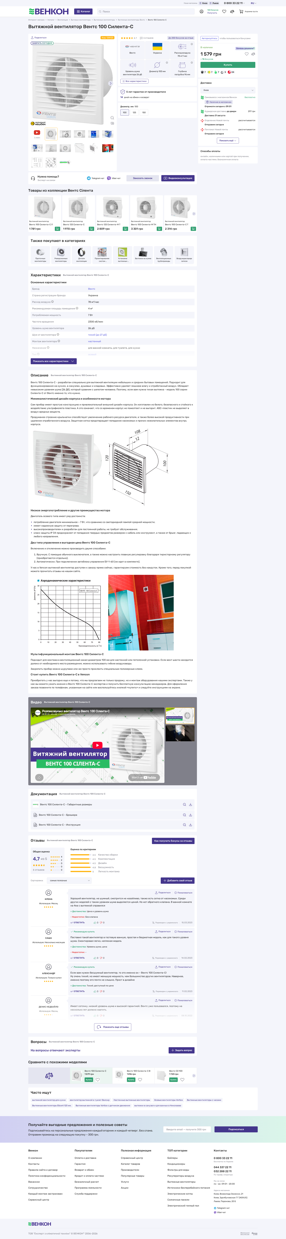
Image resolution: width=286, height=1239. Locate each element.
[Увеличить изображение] (112, 118)
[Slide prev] (34, 83)
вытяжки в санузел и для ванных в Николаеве (157, 1105)
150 (144, 112)
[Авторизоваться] (201, 11)
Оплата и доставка (85, 1158)
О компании (35, 1158)
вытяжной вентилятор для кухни (49, 1100)
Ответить (79, 922)
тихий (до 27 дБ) (97, 334)
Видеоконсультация (180, 178)
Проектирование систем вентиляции (102, 260)
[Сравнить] (253, 54)
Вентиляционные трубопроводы (164, 259)
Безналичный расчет (87, 1181)
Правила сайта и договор (43, 1169)
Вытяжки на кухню (143, 258)
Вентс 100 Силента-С (95, 1071)
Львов (215, 3)
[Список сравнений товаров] (232, 11)
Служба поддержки (86, 1193)
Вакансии (34, 1181)
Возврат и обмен (84, 1169)
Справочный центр (132, 1158)
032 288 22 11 (222, 1171)
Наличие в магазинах (220, 102)
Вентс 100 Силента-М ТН (143, 224)
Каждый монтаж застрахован (45, 1193)
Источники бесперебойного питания (188, 1187)
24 (232, 72)
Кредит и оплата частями (89, 1175)
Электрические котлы (180, 1193)
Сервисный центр (38, 1199)
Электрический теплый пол (183, 1205)
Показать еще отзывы (116, 1027)
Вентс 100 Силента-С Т (176, 224)
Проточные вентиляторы (40, 259)
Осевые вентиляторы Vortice (168, 1100)
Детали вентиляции (81, 259)
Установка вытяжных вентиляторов (122, 260)
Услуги (125, 1181)
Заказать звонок (142, 178)
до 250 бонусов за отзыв (180, 38)
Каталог (85, 11)
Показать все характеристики (50, 361)
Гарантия (80, 1163)
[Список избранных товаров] (224, 11)
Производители (130, 1169)
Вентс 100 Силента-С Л (41, 224)
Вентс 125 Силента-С (73, 224)
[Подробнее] (192, 44)
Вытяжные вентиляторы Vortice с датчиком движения (103, 1105)
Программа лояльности (88, 1187)
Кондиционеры (176, 1163)
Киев (204, 3)
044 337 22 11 (222, 1167)
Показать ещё (226, 140)
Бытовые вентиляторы (81, 20)
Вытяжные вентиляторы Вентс (131, 20)
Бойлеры (172, 1158)
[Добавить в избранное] (247, 54)
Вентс (132, 53)
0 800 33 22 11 (233, 3)
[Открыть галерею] (112, 123)
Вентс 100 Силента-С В (138, 1071)
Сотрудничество (38, 1187)
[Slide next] (110, 83)
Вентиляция (62, 20)
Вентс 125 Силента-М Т (108, 224)
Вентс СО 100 (175, 1071)
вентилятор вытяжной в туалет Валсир (89, 1100)
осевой (92, 354)
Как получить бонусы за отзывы (173, 840)
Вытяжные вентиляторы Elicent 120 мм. (52, 1105)
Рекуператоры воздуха (180, 1175)
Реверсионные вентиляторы (61, 259)
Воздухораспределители (184, 259)
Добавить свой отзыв (179, 880)
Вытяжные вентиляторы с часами (204, 1100)
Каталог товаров (130, 1163)
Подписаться (236, 1129)
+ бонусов (206, 59)
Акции (124, 1187)
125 (134, 112)
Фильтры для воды (178, 1169)
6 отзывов (148, 38)
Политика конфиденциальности (46, 1175)
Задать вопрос (183, 1050)
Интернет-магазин (36, 20)
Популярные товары (132, 1175)
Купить (228, 64)
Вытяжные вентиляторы (104, 20)
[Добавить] (57, 229)
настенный (94, 341)
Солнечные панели (178, 1199)
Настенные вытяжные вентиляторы (132, 1100)
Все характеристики (136, 81)
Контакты (33, 1163)
